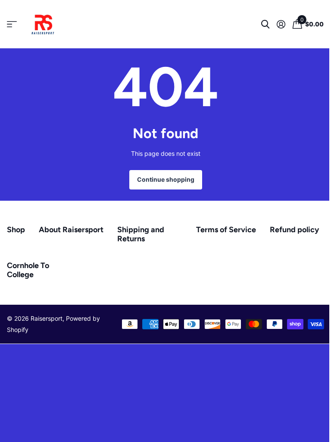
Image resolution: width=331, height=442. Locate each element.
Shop (16, 229)
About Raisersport (71, 229)
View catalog (12, 24)
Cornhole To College (28, 270)
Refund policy (294, 229)
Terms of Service (226, 229)
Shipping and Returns (140, 234)
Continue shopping (165, 179)
